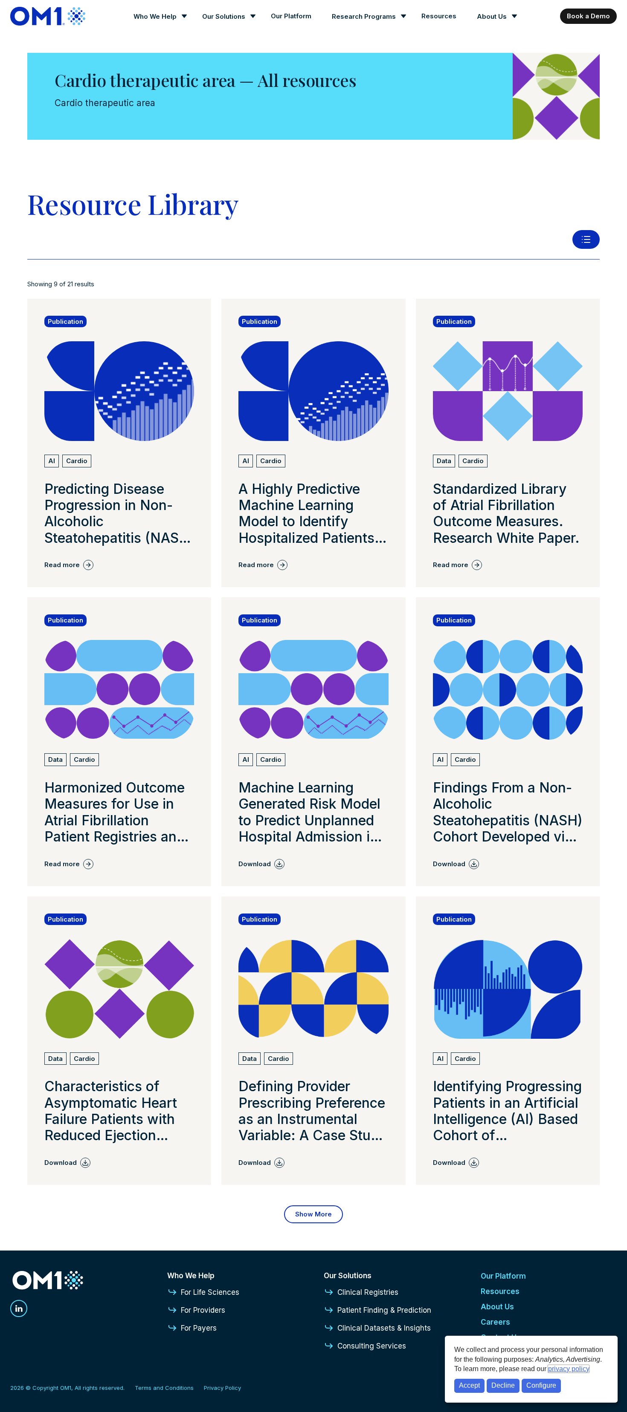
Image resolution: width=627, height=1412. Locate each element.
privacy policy (568, 1368)
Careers (495, 1322)
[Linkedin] (18, 1308)
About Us (492, 16)
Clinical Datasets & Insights (384, 1328)
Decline (503, 1385)
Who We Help (155, 16)
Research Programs (364, 16)
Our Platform (291, 16)
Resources (438, 16)
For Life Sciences (210, 1292)
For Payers (199, 1328)
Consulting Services (371, 1346)
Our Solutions (223, 16)
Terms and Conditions (164, 1387)
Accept (469, 1385)
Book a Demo (588, 16)
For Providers (203, 1310)
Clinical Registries (367, 1292)
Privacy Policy (222, 1387)
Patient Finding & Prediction (384, 1310)
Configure (541, 1385)
